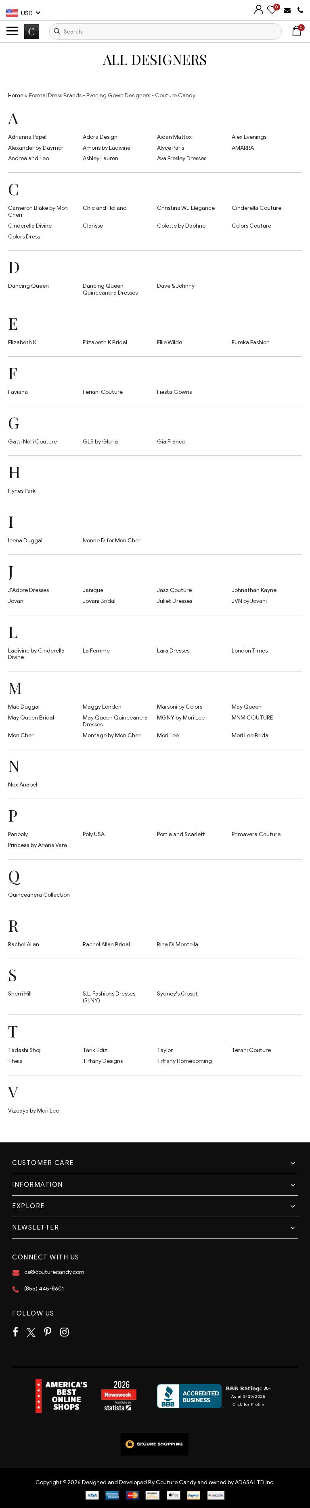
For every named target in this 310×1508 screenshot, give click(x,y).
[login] (258, 11)
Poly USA (94, 834)
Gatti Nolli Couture (32, 441)
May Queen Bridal (31, 717)
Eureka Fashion (251, 342)
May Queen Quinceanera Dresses (115, 721)
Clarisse (93, 225)
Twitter (31, 1332)
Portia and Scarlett (181, 834)
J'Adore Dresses (28, 590)
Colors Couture (251, 225)
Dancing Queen (28, 285)
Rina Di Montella (177, 944)
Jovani (16, 601)
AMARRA (243, 147)
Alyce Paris (170, 147)
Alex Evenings (249, 137)
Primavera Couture (256, 834)
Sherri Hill (19, 993)
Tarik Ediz (95, 1050)
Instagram (64, 1332)
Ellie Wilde (169, 342)
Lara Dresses (173, 650)
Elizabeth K (22, 342)
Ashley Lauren (100, 158)
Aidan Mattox (174, 137)
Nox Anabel (22, 784)
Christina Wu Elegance (186, 208)
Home (15, 95)
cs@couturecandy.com (54, 1272)
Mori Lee (168, 735)
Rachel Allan (23, 944)
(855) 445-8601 (44, 1288)
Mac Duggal (24, 706)
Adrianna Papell (28, 137)
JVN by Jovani (249, 601)
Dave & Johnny (176, 285)
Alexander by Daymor (35, 147)
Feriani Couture (103, 392)
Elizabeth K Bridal (105, 342)
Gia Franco (171, 441)
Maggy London (102, 706)
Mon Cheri (21, 735)
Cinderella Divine (30, 225)
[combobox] (165, 31)
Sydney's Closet (177, 993)
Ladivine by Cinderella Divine (36, 654)
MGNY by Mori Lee (181, 717)
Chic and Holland (105, 208)
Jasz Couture (174, 590)
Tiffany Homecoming (184, 1061)
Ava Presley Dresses (181, 158)
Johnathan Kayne (254, 590)
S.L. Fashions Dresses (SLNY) (109, 997)
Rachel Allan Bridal (106, 944)
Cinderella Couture (256, 208)
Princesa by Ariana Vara (37, 845)
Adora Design (100, 137)
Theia (15, 1061)
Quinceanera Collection (39, 894)
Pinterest (48, 1332)
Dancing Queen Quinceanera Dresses (110, 289)
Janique (93, 590)
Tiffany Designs (103, 1061)
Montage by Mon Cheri (112, 735)
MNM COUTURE (252, 717)
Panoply (18, 834)
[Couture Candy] (31, 31)
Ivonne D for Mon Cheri (112, 540)
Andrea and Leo (28, 158)
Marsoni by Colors (179, 706)
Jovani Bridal (99, 601)
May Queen (247, 706)
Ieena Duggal (25, 540)
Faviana (18, 392)
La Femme (96, 650)
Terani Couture (251, 1050)
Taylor (165, 1050)
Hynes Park (22, 490)
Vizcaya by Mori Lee (33, 1110)
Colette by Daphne (181, 225)
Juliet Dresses (174, 601)
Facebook (15, 1332)
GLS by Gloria (100, 441)
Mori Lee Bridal (251, 735)
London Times (250, 650)
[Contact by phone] (300, 10)
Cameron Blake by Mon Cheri (38, 211)
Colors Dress (24, 236)
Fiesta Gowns (174, 392)
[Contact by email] (288, 10)
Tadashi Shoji (25, 1050)
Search (57, 31)
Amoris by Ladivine (106, 147)
